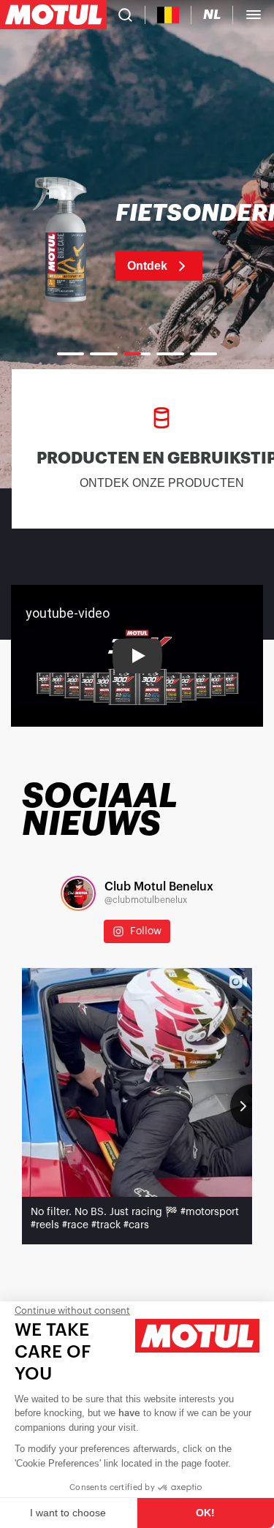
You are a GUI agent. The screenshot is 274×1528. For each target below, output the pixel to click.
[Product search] (125, 14)
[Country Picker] (168, 15)
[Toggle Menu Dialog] (253, 14)
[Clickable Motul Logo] (53, 14)
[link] (137, 241)
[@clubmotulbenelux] (78, 893)
